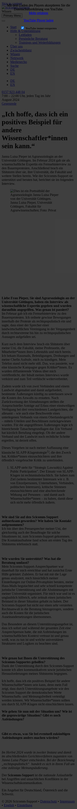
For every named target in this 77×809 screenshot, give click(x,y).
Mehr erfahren (38, 13)
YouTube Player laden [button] (38, 20)
